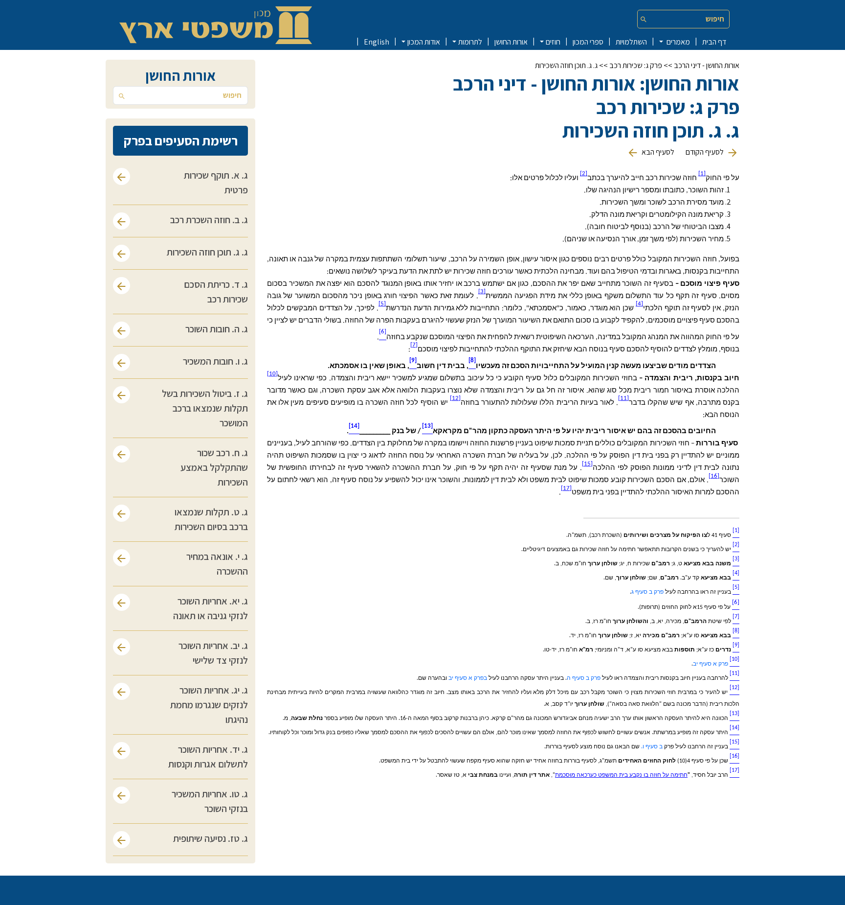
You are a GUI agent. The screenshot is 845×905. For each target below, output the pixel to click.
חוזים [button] (553, 42)
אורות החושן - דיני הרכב (706, 65)
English (376, 42)
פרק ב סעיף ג (647, 592)
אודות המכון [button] (423, 42)
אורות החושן (511, 42)
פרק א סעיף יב (710, 664)
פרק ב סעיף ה (583, 678)
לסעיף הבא (657, 152)
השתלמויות (631, 42)
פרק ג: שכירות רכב (635, 65)
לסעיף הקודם (704, 152)
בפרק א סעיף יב (467, 678)
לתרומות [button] (470, 42)
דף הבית (714, 42)
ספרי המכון (588, 42)
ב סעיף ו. (652, 747)
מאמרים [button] (677, 42)
